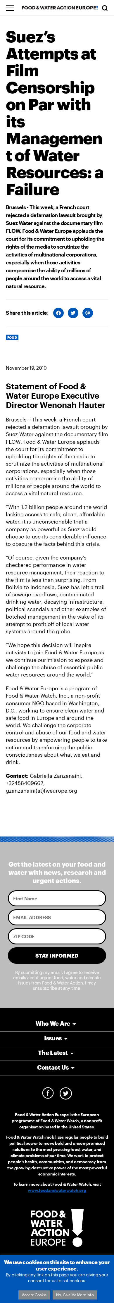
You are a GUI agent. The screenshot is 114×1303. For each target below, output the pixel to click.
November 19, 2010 (26, 368)
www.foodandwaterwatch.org (57, 1190)
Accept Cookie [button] (34, 1294)
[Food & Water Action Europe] (60, 8)
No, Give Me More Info (75, 1294)
